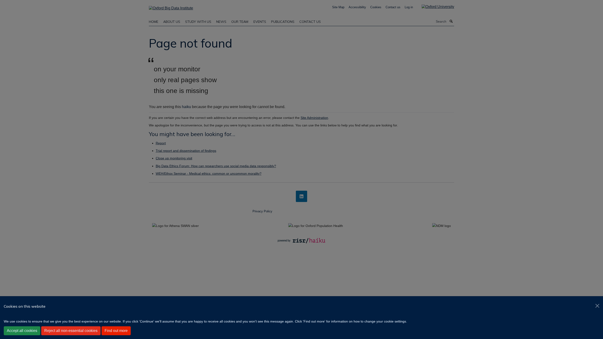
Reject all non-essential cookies (71, 331)
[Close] (597, 306)
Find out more (116, 331)
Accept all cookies (22, 331)
